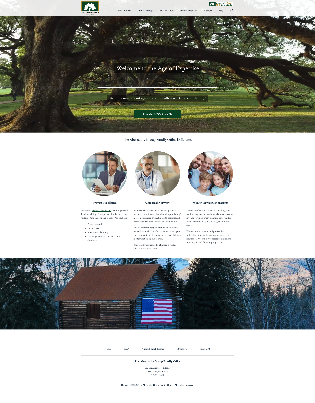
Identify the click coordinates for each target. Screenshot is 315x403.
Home (108, 349)
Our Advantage (145, 10)
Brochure (182, 349)
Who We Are (124, 10)
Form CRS (205, 349)
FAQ (126, 349)
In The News (166, 10)
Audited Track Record (153, 349)
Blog (221, 10)
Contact (208, 10)
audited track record (101, 210)
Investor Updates (188, 10)
